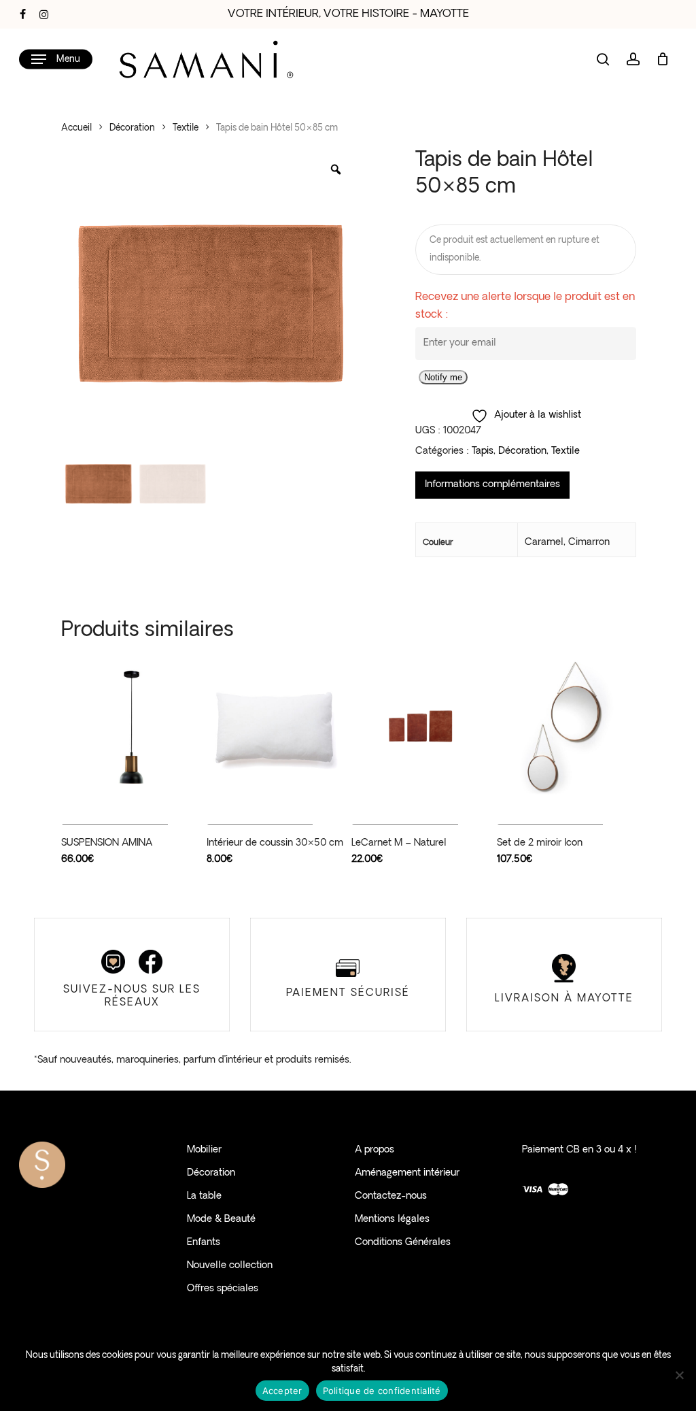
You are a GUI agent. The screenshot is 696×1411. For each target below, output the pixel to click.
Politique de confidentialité (382, 1390)
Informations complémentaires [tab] (492, 485)
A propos (374, 1150)
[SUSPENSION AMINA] (130, 728)
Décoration (132, 128)
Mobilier (204, 1150)
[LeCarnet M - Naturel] (420, 728)
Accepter (282, 1390)
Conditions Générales (403, 1243)
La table (204, 1196)
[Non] (679, 1375)
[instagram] (43, 14)
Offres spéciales (222, 1289)
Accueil (76, 128)
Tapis (482, 451)
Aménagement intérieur (407, 1173)
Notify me (443, 377)
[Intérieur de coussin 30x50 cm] (276, 728)
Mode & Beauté (221, 1219)
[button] (55, 59)
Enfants (203, 1243)
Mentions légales (392, 1219)
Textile (185, 128)
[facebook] (23, 14)
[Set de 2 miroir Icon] (566, 728)
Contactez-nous (391, 1196)
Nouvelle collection (230, 1266)
